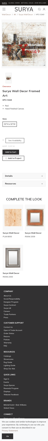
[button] (8, 291)
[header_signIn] (44, 9)
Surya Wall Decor (26, 14)
